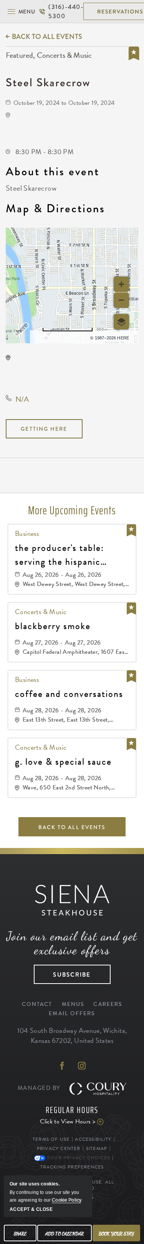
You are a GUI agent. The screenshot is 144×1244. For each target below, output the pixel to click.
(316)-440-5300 (61, 11)
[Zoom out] (121, 300)
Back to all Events (47, 37)
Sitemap (96, 1148)
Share (20, 1233)
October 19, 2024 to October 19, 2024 (63, 102)
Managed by (40, 1088)
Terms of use (61, 336)
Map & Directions (55, 208)
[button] (21, 11)
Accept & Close (31, 1209)
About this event (52, 171)
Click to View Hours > (62, 1121)
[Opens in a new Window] (62, 1066)
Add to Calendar (64, 1233)
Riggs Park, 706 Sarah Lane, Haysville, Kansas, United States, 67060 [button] (65, 370)
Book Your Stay (116, 1233)
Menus (73, 1004)
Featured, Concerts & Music (49, 55)
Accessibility (93, 1139)
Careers (107, 1004)
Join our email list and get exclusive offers (72, 943)
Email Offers (72, 1013)
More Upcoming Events (72, 510)
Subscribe (62, 972)
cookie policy (66, 1200)
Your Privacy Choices (77, 1157)
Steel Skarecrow (48, 82)
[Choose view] (121, 321)
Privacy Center (59, 1148)
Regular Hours (72, 1110)
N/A (22, 399)
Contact (37, 1004)
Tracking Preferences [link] (72, 1166)
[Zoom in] (121, 284)
